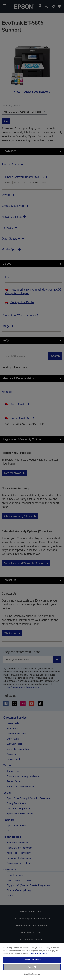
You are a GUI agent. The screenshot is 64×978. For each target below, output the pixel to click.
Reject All (32, 967)
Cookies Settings (32, 974)
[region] (32, 960)
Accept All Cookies (32, 960)
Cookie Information (38, 953)
